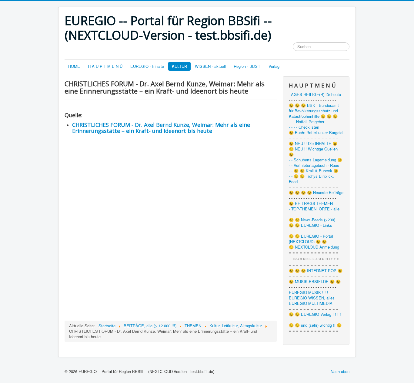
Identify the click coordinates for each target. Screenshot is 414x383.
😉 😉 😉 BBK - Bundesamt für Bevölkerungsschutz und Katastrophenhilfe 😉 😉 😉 (314, 111)
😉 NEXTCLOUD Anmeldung (314, 247)
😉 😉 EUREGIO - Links (310, 225)
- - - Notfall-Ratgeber (306, 121)
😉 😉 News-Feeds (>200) (312, 220)
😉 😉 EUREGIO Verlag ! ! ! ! (315, 314)
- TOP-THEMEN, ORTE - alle (314, 209)
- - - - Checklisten (304, 127)
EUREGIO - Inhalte (147, 66)
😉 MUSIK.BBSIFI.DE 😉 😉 (315, 281)
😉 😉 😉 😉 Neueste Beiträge (316, 192)
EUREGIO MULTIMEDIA (310, 303)
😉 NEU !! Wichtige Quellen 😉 (313, 151)
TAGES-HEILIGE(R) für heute (315, 94)
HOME (74, 66)
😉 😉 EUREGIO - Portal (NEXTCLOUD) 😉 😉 (311, 238)
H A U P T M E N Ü (105, 66)
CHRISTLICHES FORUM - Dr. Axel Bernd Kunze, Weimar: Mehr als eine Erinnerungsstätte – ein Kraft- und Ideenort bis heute (161, 127)
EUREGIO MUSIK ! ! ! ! (310, 292)
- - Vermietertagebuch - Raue (314, 165)
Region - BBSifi (247, 66)
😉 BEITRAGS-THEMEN (311, 203)
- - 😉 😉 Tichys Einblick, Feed (311, 178)
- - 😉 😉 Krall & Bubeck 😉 (313, 170)
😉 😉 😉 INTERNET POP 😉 (315, 270)
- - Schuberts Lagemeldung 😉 (315, 160)
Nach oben (340, 371)
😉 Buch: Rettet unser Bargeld (315, 132)
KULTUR (179, 66)
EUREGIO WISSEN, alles (312, 298)
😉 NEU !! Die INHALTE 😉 (313, 143)
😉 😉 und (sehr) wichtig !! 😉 (315, 325)
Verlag (274, 66)
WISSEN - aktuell (210, 66)
